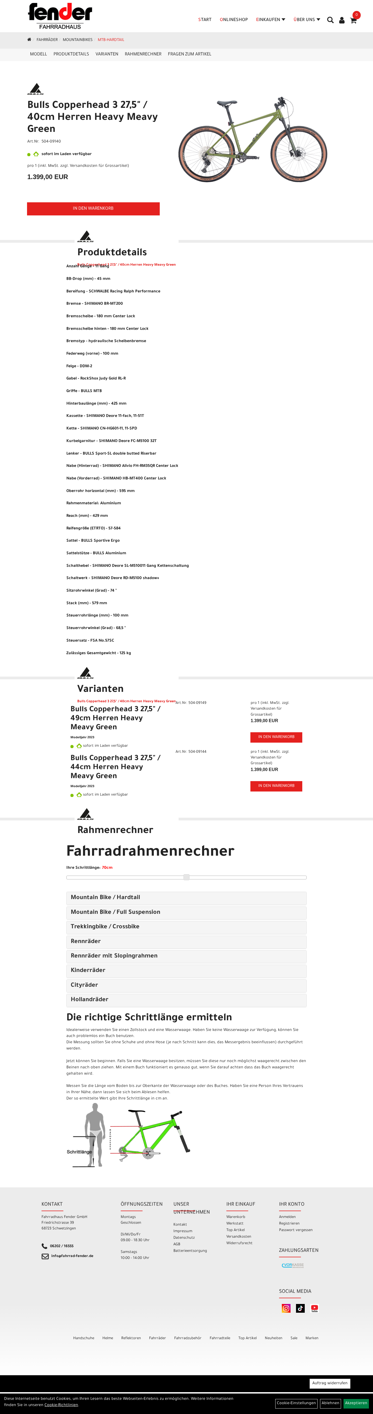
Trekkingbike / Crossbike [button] (105, 927)
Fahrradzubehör (188, 1338)
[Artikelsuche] (330, 22)
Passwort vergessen (296, 1230)
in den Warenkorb (93, 208)
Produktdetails (71, 54)
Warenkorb (235, 1217)
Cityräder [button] (84, 986)
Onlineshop (234, 20)
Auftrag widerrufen (330, 1384)
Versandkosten (238, 1237)
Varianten (107, 54)
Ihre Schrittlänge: (83, 868)
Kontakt (180, 1225)
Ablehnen (330, 1403)
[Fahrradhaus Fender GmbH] (60, 16)
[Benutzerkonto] (341, 21)
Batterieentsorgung (190, 1251)
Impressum (182, 1231)
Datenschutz (184, 1238)
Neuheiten (273, 1338)
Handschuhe (83, 1338)
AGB (176, 1245)
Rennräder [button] (86, 942)
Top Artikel (235, 1230)
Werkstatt (235, 1224)
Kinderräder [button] (88, 971)
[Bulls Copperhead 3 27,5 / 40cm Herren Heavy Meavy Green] (253, 133)
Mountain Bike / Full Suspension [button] (115, 913)
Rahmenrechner (143, 54)
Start (205, 20)
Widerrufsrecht (239, 1243)
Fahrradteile (220, 1338)
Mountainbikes (78, 40)
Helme (107, 1338)
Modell (38, 54)
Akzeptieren (356, 1403)
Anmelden (287, 1217)
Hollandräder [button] (89, 1000)
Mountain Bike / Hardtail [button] (105, 898)
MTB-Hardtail (111, 40)
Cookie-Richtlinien (61, 1405)
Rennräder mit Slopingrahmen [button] (114, 956)
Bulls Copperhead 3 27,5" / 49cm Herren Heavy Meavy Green (115, 719)
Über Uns (304, 20)
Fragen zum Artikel (189, 54)
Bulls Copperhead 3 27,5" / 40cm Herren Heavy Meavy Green (92, 118)
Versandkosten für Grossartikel (99, 166)
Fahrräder (47, 40)
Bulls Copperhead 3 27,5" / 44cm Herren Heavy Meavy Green (115, 768)
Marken (312, 1338)
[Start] (29, 40)
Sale (294, 1338)
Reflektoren (131, 1338)
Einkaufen (268, 20)
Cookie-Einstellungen (296, 1403)
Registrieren (289, 1224)
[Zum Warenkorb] (353, 22)
